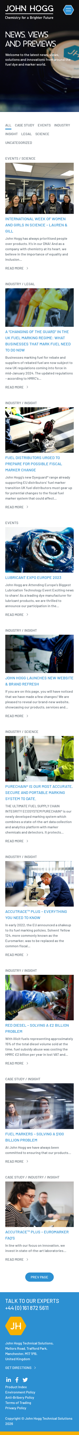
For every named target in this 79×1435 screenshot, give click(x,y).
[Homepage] (29, 12)
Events (44, 125)
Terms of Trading (18, 1402)
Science (42, 134)
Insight (11, 134)
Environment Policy (20, 1392)
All (8, 125)
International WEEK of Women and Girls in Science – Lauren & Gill (36, 224)
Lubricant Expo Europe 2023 (33, 577)
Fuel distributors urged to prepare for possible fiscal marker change (33, 463)
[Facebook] (17, 1380)
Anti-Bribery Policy (19, 1397)
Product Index (16, 1387)
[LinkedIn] (8, 1380)
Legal (26, 134)
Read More (14, 268)
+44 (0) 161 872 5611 (26, 1308)
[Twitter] (25, 1380)
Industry (62, 125)
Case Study (24, 125)
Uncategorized (18, 142)
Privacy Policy (15, 1408)
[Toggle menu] (68, 10)
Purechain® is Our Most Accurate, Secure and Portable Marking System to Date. (39, 792)
